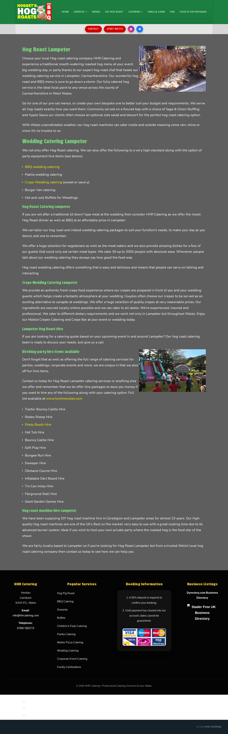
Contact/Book (37, 701)
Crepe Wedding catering (43, 182)
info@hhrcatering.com (26, 615)
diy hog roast (114, 11)
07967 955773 (115, 28)
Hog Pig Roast (65, 593)
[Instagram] (131, 29)
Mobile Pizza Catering (70, 642)
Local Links (35, 708)
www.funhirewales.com (64, 398)
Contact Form (37, 714)
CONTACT (93, 28)
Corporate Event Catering (72, 658)
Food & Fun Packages (193, 11)
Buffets (61, 617)
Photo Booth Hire (38, 424)
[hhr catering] (34, 12)
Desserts (62, 609)
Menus (96, 11)
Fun (172, 11)
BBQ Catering (65, 601)
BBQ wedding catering (42, 167)
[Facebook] (139, 29)
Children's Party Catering (72, 626)
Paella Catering (66, 634)
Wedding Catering (68, 650)
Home (65, 11)
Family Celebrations (69, 667)
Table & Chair (156, 11)
